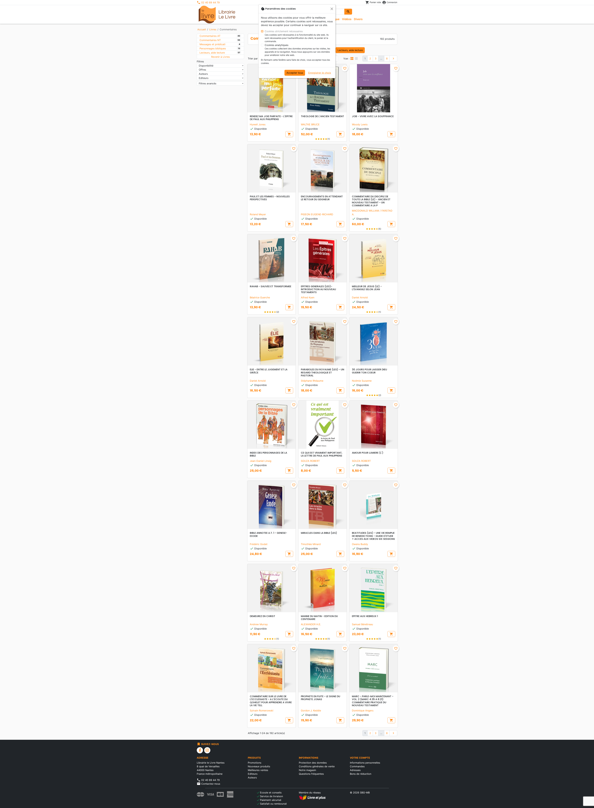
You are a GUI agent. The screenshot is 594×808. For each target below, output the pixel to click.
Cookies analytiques (276, 45)
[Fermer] (331, 8)
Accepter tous (294, 72)
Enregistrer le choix (319, 72)
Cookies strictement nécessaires (284, 31)
